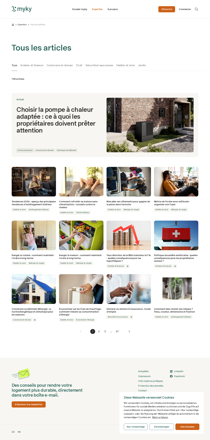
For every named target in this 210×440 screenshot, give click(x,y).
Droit (79, 65)
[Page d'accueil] (13, 24)
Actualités (143, 371)
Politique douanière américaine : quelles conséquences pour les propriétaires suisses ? (176, 258)
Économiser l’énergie (85, 320)
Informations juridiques (150, 381)
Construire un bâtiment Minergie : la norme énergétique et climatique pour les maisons (32, 312)
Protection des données (150, 385)
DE (13, 432)
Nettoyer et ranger (131, 209)
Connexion (185, 9)
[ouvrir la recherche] (196, 9)
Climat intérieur (82, 212)
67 (117, 331)
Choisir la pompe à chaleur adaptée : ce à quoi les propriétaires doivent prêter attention (55, 120)
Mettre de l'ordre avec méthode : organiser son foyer (172, 203)
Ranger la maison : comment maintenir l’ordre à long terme (80, 257)
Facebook (179, 376)
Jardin (142, 65)
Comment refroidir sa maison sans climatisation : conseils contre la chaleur (78, 204)
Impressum (144, 376)
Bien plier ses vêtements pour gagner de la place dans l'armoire (128, 203)
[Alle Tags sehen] (127, 266)
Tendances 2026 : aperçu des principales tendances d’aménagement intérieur (34, 203)
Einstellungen (161, 426)
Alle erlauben (187, 426)
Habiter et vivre (125, 65)
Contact (142, 390)
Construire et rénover (60, 65)
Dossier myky (79, 9)
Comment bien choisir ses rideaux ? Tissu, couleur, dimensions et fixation (174, 310)
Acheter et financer (32, 65)
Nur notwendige (136, 426)
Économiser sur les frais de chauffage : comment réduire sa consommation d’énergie (80, 312)
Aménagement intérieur (39, 209)
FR (19, 432)
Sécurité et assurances (99, 65)
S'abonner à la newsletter (29, 404)
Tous (14, 65)
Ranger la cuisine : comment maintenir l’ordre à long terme (33, 257)
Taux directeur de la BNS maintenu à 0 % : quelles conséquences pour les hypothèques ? (129, 258)
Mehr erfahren (160, 417)
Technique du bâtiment (66, 150)
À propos (112, 9)
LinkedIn (178, 371)
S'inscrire (166, 9)
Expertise (97, 9)
